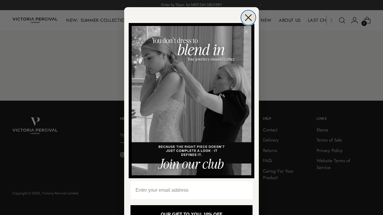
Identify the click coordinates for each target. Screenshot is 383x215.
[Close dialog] (248, 17)
